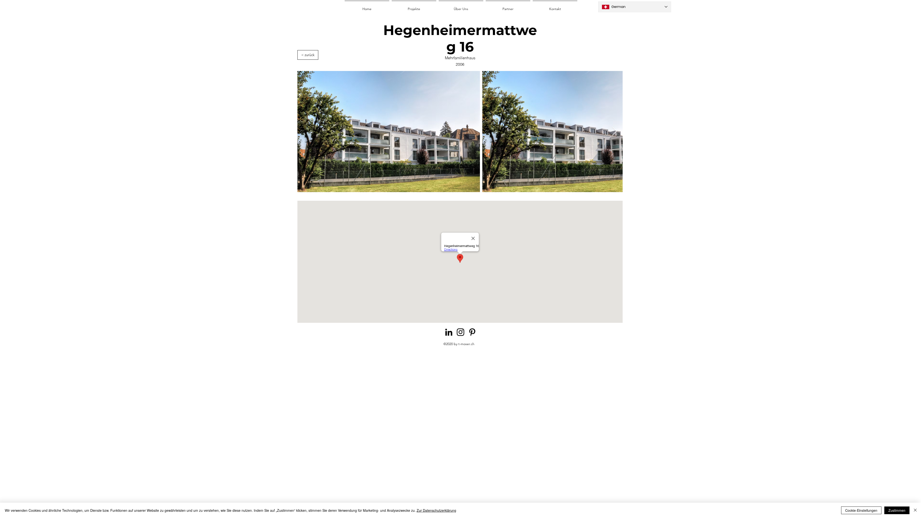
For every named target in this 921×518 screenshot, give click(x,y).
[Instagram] (460, 332)
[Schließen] (915, 510)
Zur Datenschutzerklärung (436, 510)
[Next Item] (614, 131)
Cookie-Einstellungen (861, 510)
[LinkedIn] (449, 332)
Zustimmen (896, 510)
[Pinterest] (472, 332)
